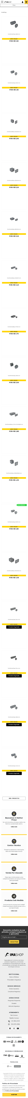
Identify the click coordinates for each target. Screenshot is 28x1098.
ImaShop (4, 12)
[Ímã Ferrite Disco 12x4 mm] (14, 609)
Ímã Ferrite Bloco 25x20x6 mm (14, 180)
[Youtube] (18, 1027)
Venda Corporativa (14, 989)
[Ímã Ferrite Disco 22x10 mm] (14, 512)
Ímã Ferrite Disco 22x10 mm (14, 522)
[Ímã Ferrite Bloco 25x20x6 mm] (14, 170)
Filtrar (14, 5)
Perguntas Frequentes (14, 1000)
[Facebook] (10, 1027)
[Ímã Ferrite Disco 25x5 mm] (14, 24)
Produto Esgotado (14, 627)
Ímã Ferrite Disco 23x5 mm (14, 375)
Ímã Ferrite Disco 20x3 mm (14, 82)
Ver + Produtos (14, 798)
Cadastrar (14, 942)
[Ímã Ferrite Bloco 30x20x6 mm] (14, 561)
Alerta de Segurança (14, 1006)
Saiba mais (14, 826)
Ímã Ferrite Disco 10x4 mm (14, 668)
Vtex (10, 1067)
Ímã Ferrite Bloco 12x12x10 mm (14, 278)
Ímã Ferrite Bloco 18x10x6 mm (14, 229)
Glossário (14, 1003)
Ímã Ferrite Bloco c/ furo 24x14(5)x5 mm (14, 424)
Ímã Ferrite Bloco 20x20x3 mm (14, 131)
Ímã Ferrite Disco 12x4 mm (14, 619)
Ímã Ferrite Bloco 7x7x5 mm (14, 326)
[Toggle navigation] (2, 2)
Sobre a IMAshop (14, 977)
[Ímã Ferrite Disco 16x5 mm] (14, 707)
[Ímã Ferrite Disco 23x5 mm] (14, 366)
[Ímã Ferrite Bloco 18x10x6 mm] (14, 219)
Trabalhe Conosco (14, 1018)
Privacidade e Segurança (14, 980)
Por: (14, 41)
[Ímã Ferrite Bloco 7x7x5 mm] (14, 317)
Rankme (17, 1067)
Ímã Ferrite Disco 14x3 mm (14, 765)
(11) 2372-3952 (15, 1024)
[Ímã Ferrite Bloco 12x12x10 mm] (14, 268)
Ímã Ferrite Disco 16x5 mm (14, 717)
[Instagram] (14, 1027)
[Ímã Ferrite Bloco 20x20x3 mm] (14, 122)
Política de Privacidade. (12, 1090)
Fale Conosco (14, 1015)
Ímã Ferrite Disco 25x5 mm (14, 34)
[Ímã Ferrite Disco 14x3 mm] (14, 756)
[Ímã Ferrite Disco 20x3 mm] (14, 73)
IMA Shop (8, 2)
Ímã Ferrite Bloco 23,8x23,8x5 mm (14, 473)
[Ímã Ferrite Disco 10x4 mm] (14, 658)
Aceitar (14, 1094)
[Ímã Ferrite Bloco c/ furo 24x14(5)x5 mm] (14, 414)
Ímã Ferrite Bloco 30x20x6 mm (14, 570)
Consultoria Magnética (14, 991)
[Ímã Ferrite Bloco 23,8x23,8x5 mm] (14, 463)
